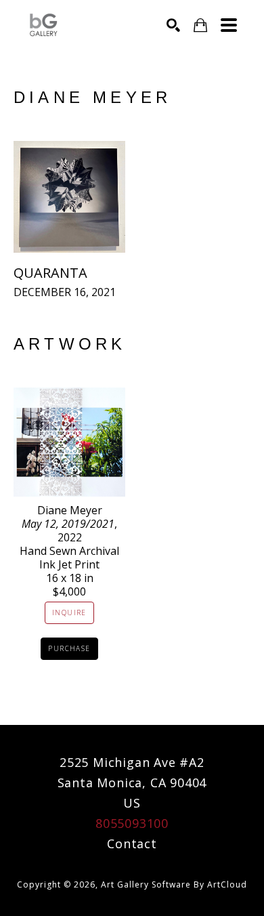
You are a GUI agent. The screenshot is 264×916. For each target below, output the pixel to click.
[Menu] (229, 25)
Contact (132, 843)
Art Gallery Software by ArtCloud (174, 884)
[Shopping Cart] (200, 25)
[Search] (173, 25)
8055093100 (132, 823)
